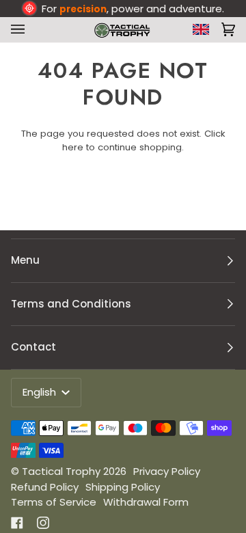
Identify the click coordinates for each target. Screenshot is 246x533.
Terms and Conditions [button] (71, 304)
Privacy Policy (166, 471)
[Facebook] (17, 523)
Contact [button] (33, 347)
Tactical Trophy (61, 471)
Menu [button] (25, 260)
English (41, 392)
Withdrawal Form (146, 502)
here (72, 147)
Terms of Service (53, 502)
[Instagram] (43, 523)
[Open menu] (20, 29)
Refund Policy (45, 487)
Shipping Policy (122, 487)
